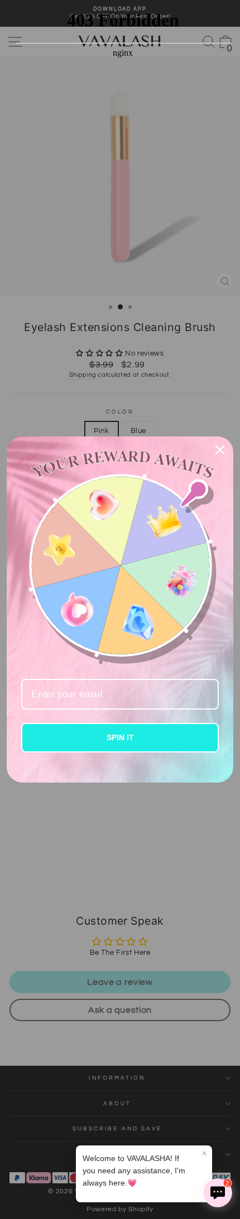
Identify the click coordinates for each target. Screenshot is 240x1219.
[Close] (220, 449)
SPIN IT (120, 737)
